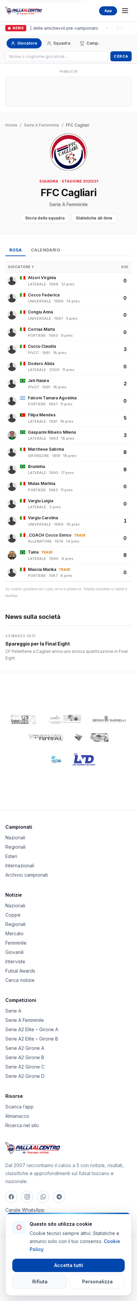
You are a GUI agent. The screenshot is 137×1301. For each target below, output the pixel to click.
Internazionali (19, 865)
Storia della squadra (45, 218)
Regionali (15, 847)
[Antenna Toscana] (91, 737)
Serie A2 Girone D (25, 1076)
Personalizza (97, 1281)
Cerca (121, 56)
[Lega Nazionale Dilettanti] (83, 759)
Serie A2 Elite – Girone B (31, 1039)
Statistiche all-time (94, 218)
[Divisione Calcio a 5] (52, 759)
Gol (125, 267)
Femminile (16, 943)
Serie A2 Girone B (24, 1057)
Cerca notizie (20, 980)
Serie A (13, 1011)
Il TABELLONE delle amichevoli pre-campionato (51, 28)
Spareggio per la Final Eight (37, 644)
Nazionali (15, 837)
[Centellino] (64, 719)
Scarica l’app (19, 1106)
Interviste (15, 961)
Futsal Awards (20, 971)
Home (11, 125)
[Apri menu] (125, 10)
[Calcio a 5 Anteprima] (23, 719)
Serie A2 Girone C (25, 1067)
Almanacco (17, 1116)
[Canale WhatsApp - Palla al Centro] (43, 1197)
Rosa (15, 249)
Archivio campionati (26, 875)
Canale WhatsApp (25, 1210)
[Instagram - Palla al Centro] (27, 1197)
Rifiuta (40, 1281)
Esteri (11, 856)
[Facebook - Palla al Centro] (11, 1197)
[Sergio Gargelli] (109, 719)
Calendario (45, 249)
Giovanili (14, 952)
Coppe (13, 915)
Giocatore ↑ (21, 267)
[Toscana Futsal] (46, 737)
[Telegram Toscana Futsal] (59, 1197)
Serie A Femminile (41, 125)
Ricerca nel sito (22, 1125)
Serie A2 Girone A (24, 1048)
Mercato (14, 933)
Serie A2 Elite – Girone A (31, 1029)
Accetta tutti (68, 1265)
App (108, 10)
